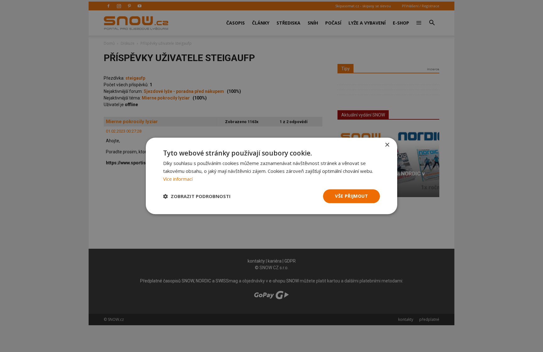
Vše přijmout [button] (351, 196)
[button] (197, 196)
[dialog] (271, 176)
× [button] (387, 145)
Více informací (178, 179)
